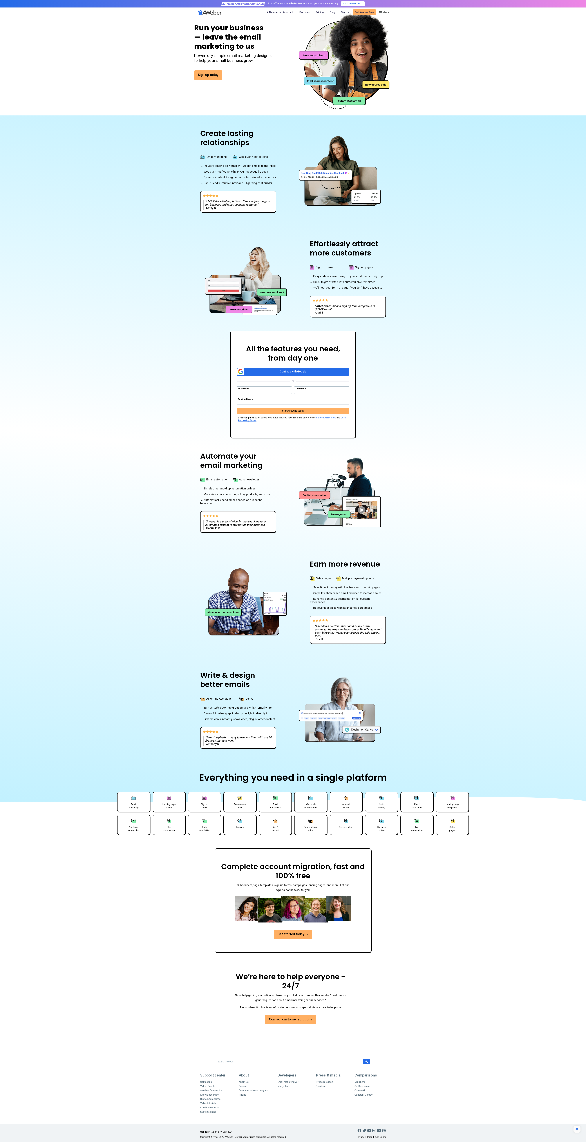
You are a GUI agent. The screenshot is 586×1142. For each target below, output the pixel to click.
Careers (243, 1086)
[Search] (366, 1061)
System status (208, 1112)
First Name (243, 388)
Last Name (300, 388)
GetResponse (362, 1086)
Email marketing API (288, 1082)
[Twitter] (364, 1130)
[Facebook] (359, 1130)
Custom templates (210, 1099)
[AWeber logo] (207, 12)
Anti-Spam (380, 1137)
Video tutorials (208, 1103)
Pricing (320, 12)
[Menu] (384, 12)
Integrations (284, 1086)
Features (304, 12)
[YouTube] (369, 1130)
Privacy (360, 1137)
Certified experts (209, 1107)
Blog (332, 12)
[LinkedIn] (379, 1130)
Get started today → (293, 934)
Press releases (324, 1082)
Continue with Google (293, 372)
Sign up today (208, 74)
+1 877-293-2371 (224, 1132)
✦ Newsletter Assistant (280, 12)
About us (244, 1082)
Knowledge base (209, 1095)
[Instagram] (374, 1130)
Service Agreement (326, 417)
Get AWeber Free (364, 12)
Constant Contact (363, 1095)
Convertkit (360, 1090)
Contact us (206, 1082)
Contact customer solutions (290, 1019)
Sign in (345, 12)
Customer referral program (253, 1090)
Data (369, 1137)
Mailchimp (359, 1082)
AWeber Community (211, 1090)
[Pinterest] (384, 1130)
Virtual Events (207, 1086)
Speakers (321, 1086)
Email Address (245, 399)
